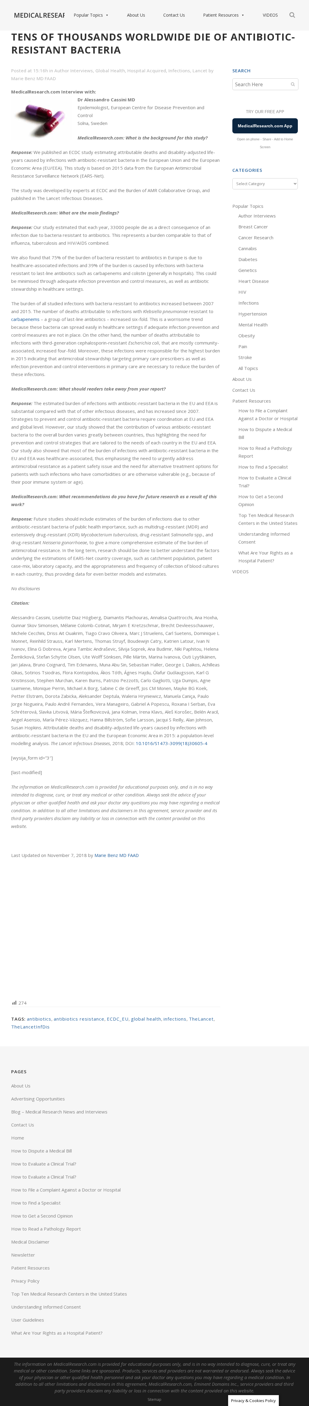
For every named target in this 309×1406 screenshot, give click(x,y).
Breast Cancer (253, 227)
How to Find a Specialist (263, 467)
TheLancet (201, 1019)
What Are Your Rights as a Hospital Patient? (57, 1333)
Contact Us (174, 15)
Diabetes (247, 259)
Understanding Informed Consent (46, 1307)
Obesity (246, 335)
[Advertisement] (115, 928)
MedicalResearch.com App (265, 125)
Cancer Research (255, 237)
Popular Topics (88, 15)
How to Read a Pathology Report (46, 1229)
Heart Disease (253, 281)
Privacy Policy (25, 1281)
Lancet (200, 70)
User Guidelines (27, 1320)
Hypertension (252, 314)
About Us (136, 15)
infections (175, 1019)
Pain (242, 346)
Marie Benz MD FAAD (33, 78)
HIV (242, 292)
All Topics (248, 368)
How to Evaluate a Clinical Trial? (43, 1164)
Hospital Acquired (146, 70)
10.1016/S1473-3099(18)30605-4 (171, 743)
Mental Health (253, 325)
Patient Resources (221, 15)
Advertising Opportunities (38, 1099)
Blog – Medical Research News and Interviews (59, 1112)
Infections (179, 70)
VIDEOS (270, 15)
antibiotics (39, 1019)
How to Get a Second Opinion (42, 1216)
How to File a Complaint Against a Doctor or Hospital (66, 1190)
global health (146, 1019)
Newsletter (23, 1255)
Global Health (110, 70)
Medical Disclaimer (30, 1242)
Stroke (245, 357)
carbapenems (25, 319)
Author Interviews (73, 70)
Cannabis (247, 248)
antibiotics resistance (79, 1019)
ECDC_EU (118, 1019)
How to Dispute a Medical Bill (41, 1151)
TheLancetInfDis (30, 1027)
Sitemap (154, 1399)
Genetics (247, 270)
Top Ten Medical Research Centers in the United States (69, 1294)
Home (17, 1138)
